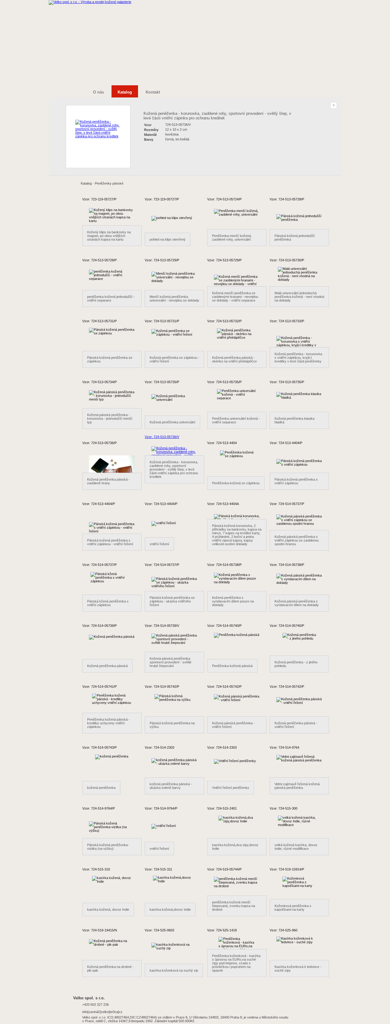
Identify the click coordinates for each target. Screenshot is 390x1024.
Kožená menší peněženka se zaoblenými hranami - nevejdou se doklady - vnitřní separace (235, 296)
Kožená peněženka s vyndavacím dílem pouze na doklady (233, 601)
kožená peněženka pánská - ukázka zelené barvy (171, 785)
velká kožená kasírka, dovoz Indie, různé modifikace (296, 846)
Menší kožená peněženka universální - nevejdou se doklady (174, 298)
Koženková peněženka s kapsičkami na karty (293, 907)
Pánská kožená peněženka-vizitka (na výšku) (108, 846)
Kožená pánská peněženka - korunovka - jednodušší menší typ (109, 418)
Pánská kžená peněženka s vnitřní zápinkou (108, 603)
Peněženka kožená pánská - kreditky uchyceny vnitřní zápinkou (108, 723)
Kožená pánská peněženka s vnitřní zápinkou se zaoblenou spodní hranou (297, 540)
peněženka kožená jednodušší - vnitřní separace (111, 298)
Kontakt (153, 92)
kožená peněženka (101, 787)
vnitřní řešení (159, 544)
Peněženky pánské (109, 183)
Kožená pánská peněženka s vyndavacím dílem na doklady (297, 603)
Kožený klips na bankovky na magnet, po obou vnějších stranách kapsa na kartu (109, 235)
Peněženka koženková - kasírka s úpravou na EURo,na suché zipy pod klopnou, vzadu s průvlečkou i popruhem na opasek (236, 963)
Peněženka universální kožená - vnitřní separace (236, 420)
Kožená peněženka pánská (107, 666)
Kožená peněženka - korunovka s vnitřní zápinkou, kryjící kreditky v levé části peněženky (298, 357)
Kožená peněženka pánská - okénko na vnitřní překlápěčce (234, 359)
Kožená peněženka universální (172, 422)
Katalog (86, 183)
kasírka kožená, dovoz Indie (108, 909)
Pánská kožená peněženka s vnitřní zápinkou (296, 481)
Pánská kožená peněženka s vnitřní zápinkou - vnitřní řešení (110, 542)
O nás (98, 92)
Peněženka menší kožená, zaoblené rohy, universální (232, 237)
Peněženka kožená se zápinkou (236, 483)
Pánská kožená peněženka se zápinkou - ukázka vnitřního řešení (172, 601)
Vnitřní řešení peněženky (230, 787)
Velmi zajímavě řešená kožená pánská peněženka (297, 785)
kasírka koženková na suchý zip (174, 970)
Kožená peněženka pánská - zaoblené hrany (108, 481)
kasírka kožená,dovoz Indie (170, 909)
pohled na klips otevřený (168, 239)
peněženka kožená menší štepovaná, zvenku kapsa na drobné (233, 905)
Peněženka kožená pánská (232, 666)
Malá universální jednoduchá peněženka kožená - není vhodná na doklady (299, 296)
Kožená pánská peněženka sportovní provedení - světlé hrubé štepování (170, 662)
